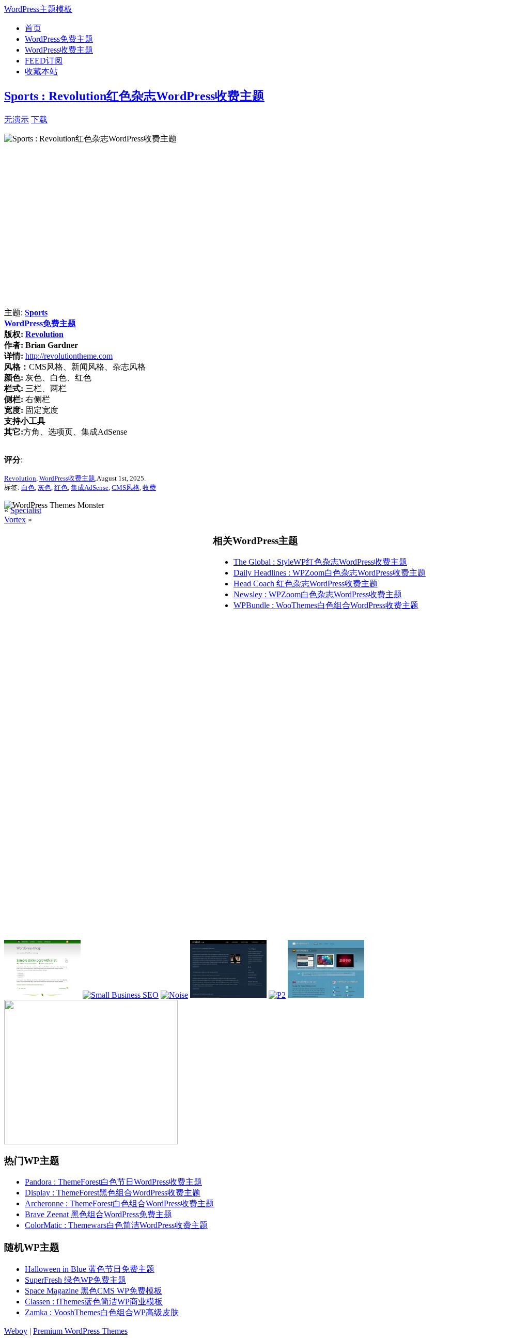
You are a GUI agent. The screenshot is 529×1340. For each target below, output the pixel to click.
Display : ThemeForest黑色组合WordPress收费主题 (112, 1192)
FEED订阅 (44, 60)
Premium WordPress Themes (80, 1331)
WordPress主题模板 (38, 9)
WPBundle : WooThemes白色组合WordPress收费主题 (326, 605)
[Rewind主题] (228, 995)
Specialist (25, 510)
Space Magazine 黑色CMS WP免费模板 (93, 1290)
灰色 (44, 487)
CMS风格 (125, 487)
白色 (28, 487)
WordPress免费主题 (59, 39)
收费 (149, 487)
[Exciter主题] (42, 995)
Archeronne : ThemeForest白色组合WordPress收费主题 (119, 1203)
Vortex (15, 519)
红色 (61, 487)
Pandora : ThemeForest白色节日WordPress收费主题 (113, 1181)
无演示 (16, 119)
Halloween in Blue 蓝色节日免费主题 (89, 1269)
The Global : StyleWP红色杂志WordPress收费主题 (320, 561)
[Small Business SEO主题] (121, 995)
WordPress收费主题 (59, 49)
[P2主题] (277, 995)
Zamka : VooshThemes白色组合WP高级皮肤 (102, 1312)
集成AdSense (89, 487)
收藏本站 (41, 71)
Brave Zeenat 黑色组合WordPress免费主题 (98, 1214)
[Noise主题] (174, 995)
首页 (33, 28)
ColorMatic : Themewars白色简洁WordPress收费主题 (116, 1225)
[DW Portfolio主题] (326, 995)
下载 (39, 119)
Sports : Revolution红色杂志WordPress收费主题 (134, 96)
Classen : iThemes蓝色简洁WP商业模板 (94, 1301)
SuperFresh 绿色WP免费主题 (75, 1279)
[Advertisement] (168, 118)
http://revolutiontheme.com (69, 356)
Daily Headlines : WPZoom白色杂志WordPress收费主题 (330, 572)
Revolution (44, 334)
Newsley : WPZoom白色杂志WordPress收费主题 (318, 594)
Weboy (15, 1331)
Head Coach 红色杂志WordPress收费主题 (306, 583)
